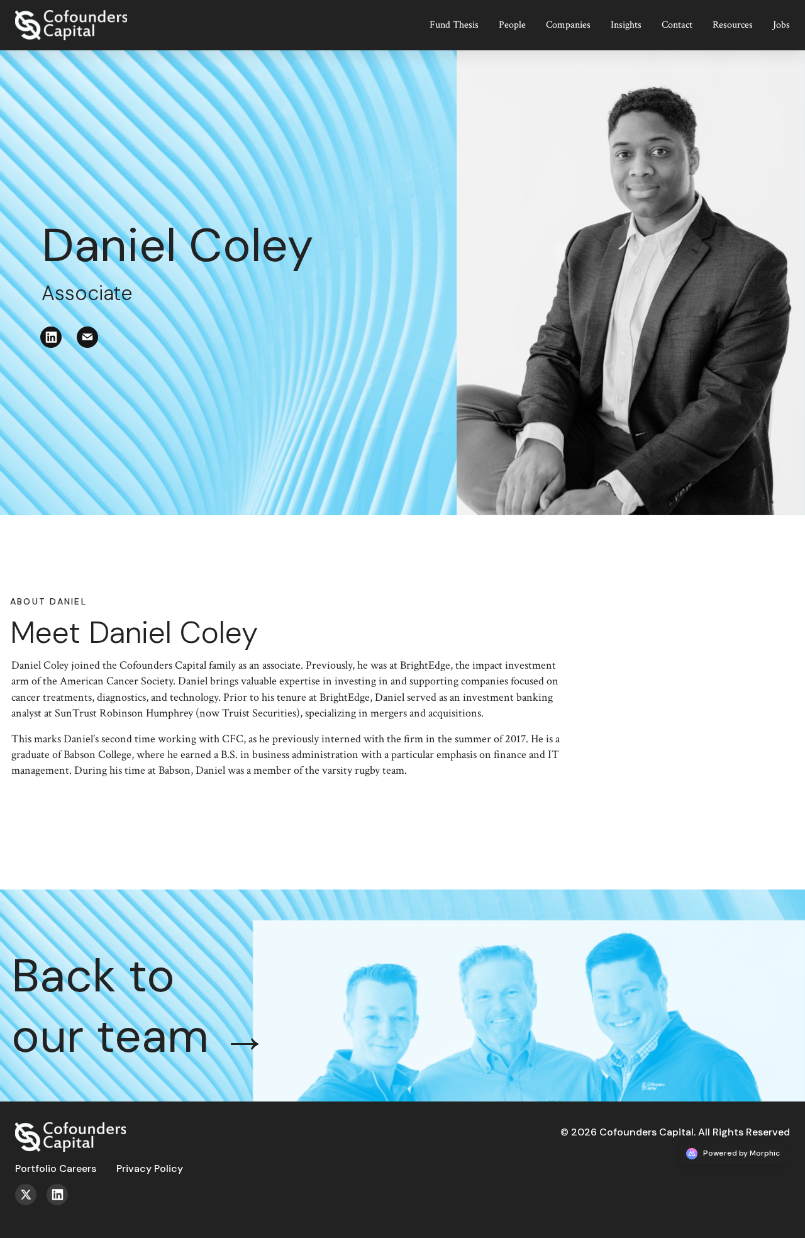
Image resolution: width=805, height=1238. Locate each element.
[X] (31, 1201)
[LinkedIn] (58, 344)
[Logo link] (80, 15)
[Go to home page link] (70, 1127)
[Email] (95, 344)
